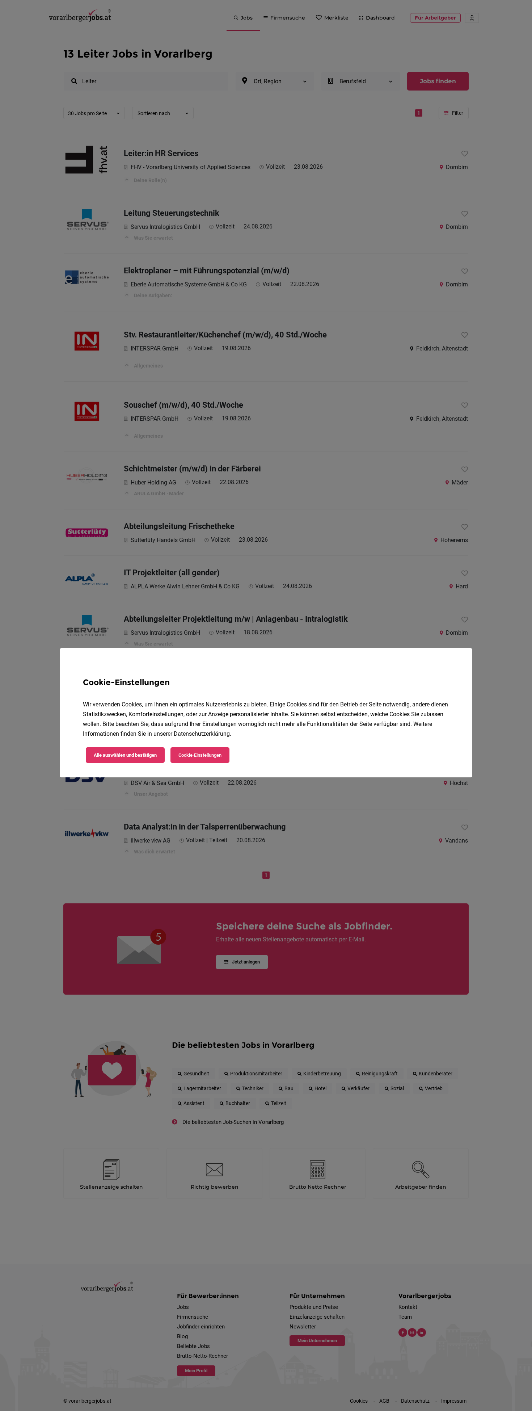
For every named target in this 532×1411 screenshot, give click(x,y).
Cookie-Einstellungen (199, 755)
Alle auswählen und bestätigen (125, 755)
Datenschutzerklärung (202, 733)
